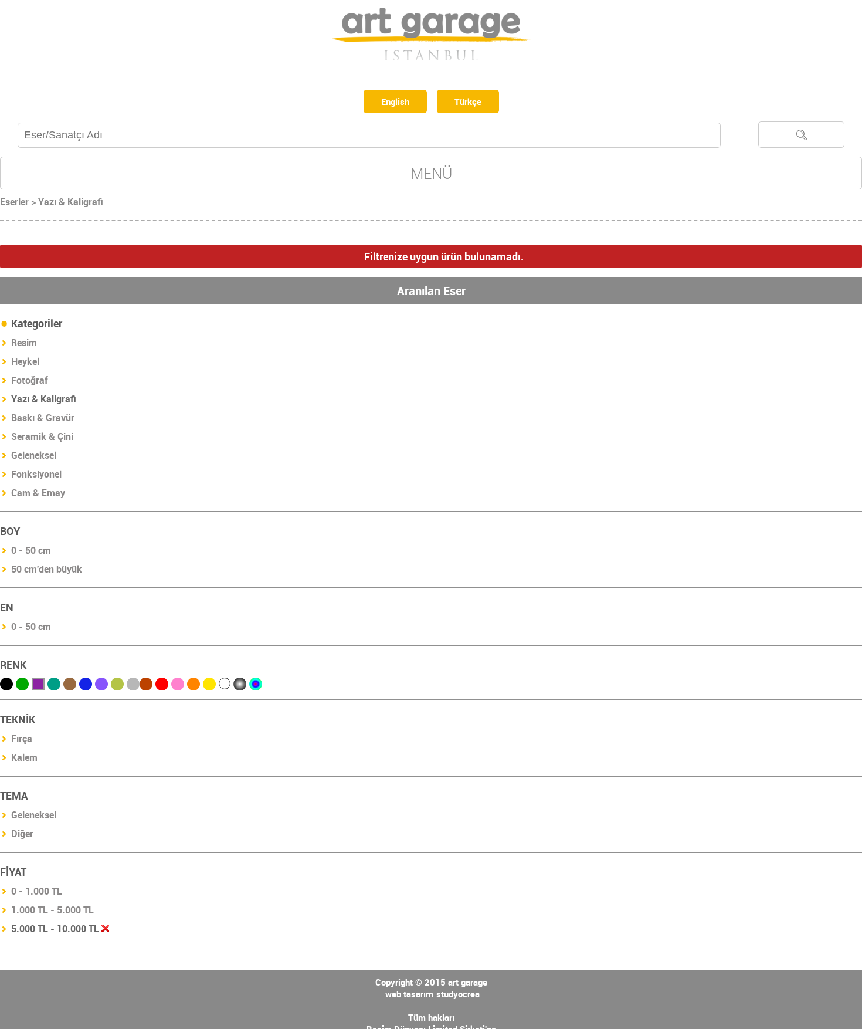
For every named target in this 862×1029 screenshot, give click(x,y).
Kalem (24, 759)
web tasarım (409, 996)
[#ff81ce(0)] (177, 686)
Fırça (21, 740)
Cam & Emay (38, 495)
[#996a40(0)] (69, 686)
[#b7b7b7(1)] (133, 686)
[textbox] (369, 137)
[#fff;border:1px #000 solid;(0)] (224, 686)
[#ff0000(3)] (161, 686)
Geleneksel (33, 457)
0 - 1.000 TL (36, 893)
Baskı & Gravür (42, 420)
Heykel (25, 363)
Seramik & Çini (42, 438)
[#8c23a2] (38, 686)
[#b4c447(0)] (117, 686)
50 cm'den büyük (46, 571)
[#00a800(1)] (22, 686)
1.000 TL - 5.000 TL (52, 912)
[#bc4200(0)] (146, 686)
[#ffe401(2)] (209, 686)
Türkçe (471, 103)
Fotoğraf (29, 382)
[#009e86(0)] (53, 686)
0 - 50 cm (31, 552)
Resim (24, 345)
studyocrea (458, 996)
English (393, 103)
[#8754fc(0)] (101, 686)
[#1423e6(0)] (85, 686)
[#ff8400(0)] (193, 686)
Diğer (22, 836)
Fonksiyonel (36, 476)
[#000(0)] (6, 686)
